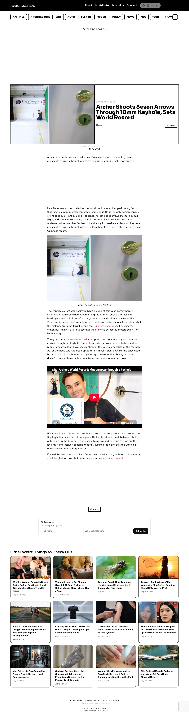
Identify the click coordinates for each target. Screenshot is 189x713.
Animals (19, 16)
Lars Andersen (70, 433)
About (88, 5)
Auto (71, 16)
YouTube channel (113, 458)
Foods (101, 16)
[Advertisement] (94, 56)
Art (58, 16)
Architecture (40, 16)
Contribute (102, 5)
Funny (116, 16)
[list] (94, 17)
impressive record (76, 339)
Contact (132, 5)
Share (172, 125)
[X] (152, 5)
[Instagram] (148, 5)
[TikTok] (157, 5)
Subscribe (117, 5)
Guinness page (102, 325)
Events (86, 16)
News (130, 16)
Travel (170, 16)
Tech (155, 16)
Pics (143, 16)
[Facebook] (143, 5)
